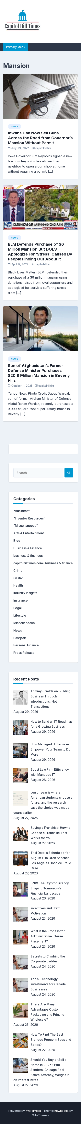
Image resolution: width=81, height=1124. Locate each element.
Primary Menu (15, 47)
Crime (17, 571)
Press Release (23, 653)
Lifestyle (19, 615)
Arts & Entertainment (28, 533)
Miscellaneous (24, 623)
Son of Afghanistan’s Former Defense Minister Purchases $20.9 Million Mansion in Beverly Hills (39, 373)
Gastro (18, 578)
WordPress (33, 1110)
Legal (17, 608)
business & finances (28, 556)
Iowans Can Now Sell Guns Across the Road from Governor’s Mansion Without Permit (40, 138)
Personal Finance (26, 645)
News (14, 126)
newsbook (61, 1110)
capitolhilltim (43, 148)
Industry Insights (25, 593)
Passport (19, 638)
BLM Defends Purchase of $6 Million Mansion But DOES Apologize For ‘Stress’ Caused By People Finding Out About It (40, 251)
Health (18, 585)
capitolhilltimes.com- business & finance (43, 563)
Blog (16, 541)
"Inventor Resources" (29, 518)
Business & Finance (27, 548)
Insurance (20, 600)
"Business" (21, 511)
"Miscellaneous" (25, 526)
